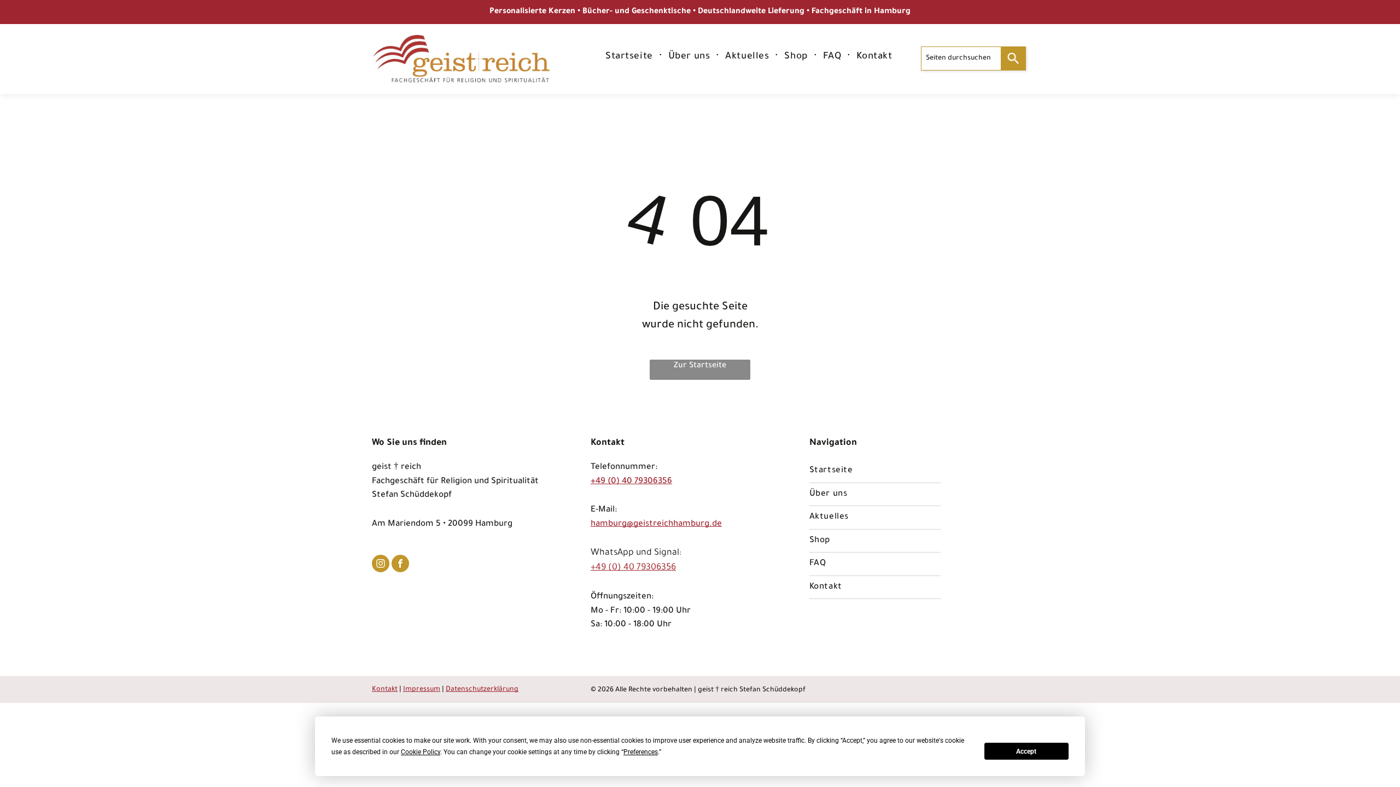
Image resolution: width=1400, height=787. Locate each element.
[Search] (1013, 58)
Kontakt (385, 690)
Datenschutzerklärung (482, 690)
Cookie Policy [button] (420, 752)
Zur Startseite (700, 366)
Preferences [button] (640, 752)
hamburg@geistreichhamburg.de (656, 524)
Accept (1026, 751)
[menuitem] (630, 58)
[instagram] (380, 565)
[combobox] (961, 58)
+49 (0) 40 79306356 (631, 481)
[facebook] (400, 565)
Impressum (421, 690)
